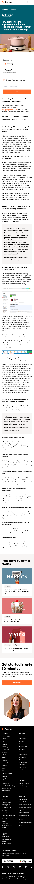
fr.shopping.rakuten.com (10, 110)
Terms (9, 873)
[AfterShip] (7, 2)
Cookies (21, 873)
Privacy (4, 873)
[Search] (27, 2)
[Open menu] (31, 2)
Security (15, 873)
